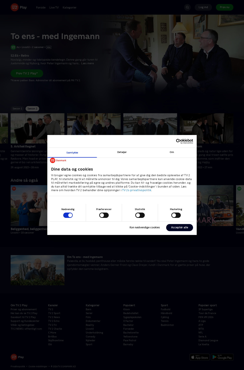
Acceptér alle (179, 227)
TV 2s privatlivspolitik (136, 190)
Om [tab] (172, 152)
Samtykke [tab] (72, 152)
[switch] (104, 215)
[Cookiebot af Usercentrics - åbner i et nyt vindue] (178, 141)
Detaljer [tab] (122, 152)
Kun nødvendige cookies (145, 227)
